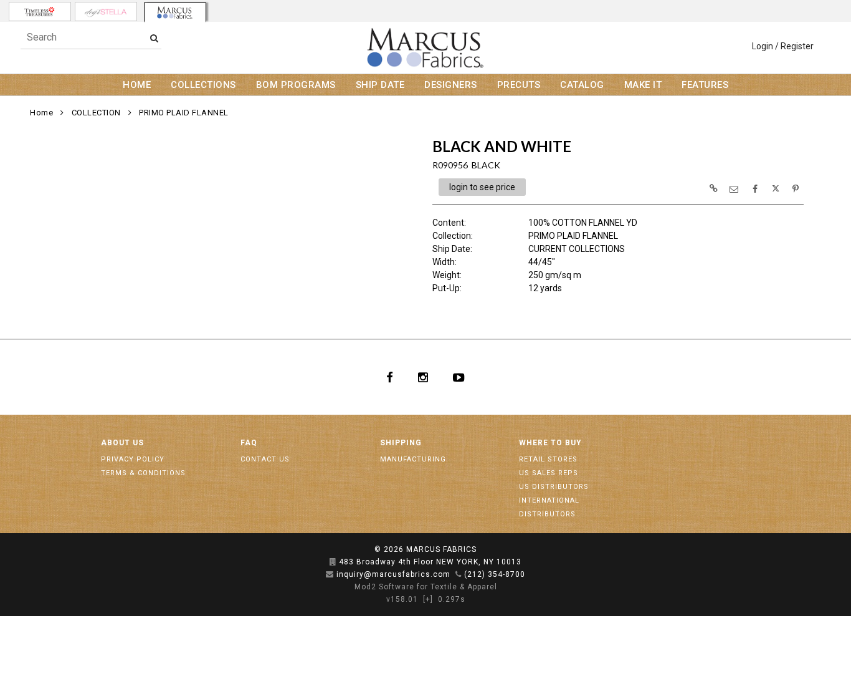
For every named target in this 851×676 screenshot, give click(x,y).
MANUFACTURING (413, 459)
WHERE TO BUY (550, 442)
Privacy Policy (132, 459)
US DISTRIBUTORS (554, 487)
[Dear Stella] (106, 11)
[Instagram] (423, 377)
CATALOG (582, 84)
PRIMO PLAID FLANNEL (184, 112)
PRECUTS (519, 84)
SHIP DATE (380, 84)
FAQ (248, 442)
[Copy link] (713, 188)
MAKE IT (643, 84)
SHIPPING (401, 442)
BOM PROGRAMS (296, 84)
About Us (122, 442)
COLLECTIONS (203, 84)
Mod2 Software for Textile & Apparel (425, 586)
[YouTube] (459, 377)
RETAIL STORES (548, 459)
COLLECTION (96, 112)
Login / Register (783, 46)
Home (41, 112)
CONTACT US (265, 459)
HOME (137, 84)
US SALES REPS (548, 473)
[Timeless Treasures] (40, 11)
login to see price (482, 187)
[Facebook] (389, 377)
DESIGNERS (450, 84)
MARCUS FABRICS (441, 549)
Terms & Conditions (143, 473)
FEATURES (705, 84)
